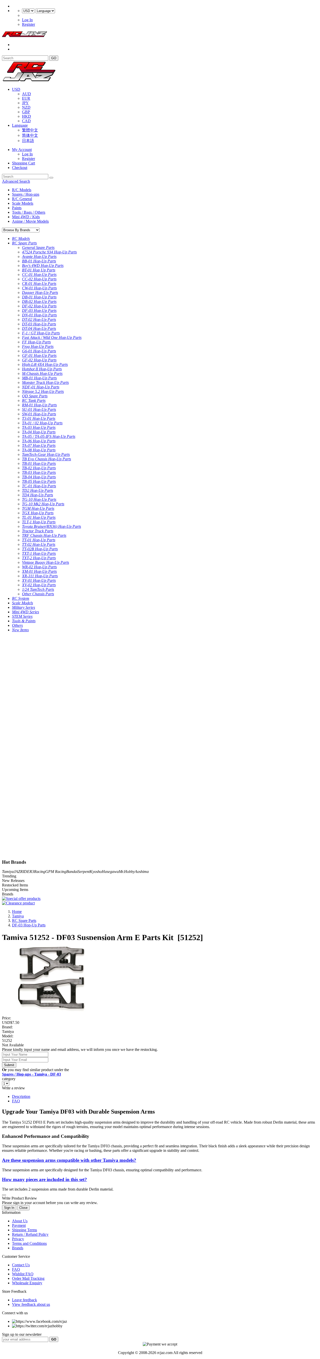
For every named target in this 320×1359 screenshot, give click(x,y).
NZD (26, 107)
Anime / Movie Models (30, 221)
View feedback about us (31, 1304)
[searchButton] (51, 177)
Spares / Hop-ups (25, 194)
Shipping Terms (24, 1230)
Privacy (18, 1239)
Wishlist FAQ (23, 1274)
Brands (17, 1248)
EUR (26, 98)
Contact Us (21, 1265)
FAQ (16, 1101)
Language (20, 125)
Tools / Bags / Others (28, 212)
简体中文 (30, 135)
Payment (19, 1225)
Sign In (9, 1208)
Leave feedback (24, 1300)
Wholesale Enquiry (27, 1283)
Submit (9, 1065)
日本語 (28, 140)
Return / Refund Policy (30, 1234)
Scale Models (22, 203)
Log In (27, 20)
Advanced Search (16, 181)
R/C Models (21, 190)
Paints (17, 208)
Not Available (13, 1045)
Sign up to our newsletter (22, 1334)
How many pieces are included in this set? (44, 1179)
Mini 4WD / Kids (26, 217)
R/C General (22, 199)
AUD (26, 94)
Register (28, 24)
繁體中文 (30, 130)
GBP (26, 112)
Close (23, 1208)
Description (21, 1096)
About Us (20, 1221)
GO (53, 58)
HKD (26, 116)
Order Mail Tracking (28, 1278)
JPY (25, 103)
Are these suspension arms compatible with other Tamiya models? (69, 1160)
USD (16, 89)
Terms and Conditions (29, 1243)
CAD (26, 121)
